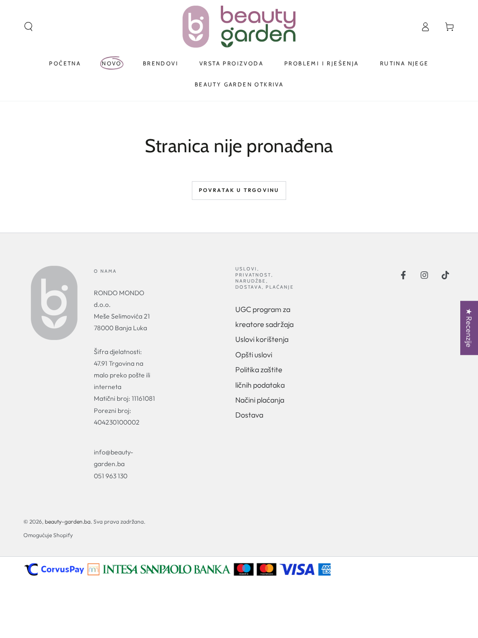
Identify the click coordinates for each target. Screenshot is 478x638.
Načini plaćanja (259, 399)
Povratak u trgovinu (239, 190)
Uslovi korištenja (261, 339)
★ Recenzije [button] (469, 327)
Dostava (249, 414)
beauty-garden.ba (68, 521)
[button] (28, 26)
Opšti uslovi (253, 354)
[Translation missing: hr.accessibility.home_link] (239, 27)
